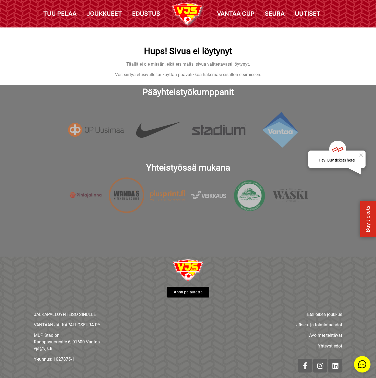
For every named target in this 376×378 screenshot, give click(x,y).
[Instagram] (320, 366)
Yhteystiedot (330, 346)
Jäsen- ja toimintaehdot (319, 324)
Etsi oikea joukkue (324, 314)
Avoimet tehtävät (325, 335)
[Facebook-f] (305, 366)
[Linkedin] (335, 366)
